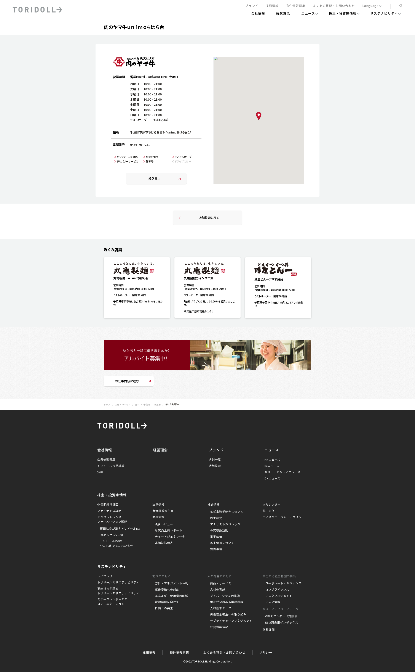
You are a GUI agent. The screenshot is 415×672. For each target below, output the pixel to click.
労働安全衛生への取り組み (228, 614)
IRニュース (272, 466)
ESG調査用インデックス (281, 622)
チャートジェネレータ (170, 536)
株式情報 (214, 504)
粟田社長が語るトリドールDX (120, 528)
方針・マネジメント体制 (171, 583)
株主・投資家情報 (112, 494)
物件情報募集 (295, 6)
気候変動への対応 (167, 589)
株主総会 (216, 518)
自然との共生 (164, 608)
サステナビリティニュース (282, 472)
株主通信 (269, 511)
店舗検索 (215, 466)
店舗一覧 (215, 459)
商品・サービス (220, 583)
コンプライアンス (277, 589)
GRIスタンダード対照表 (281, 616)
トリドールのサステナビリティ (118, 582)
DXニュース (272, 478)
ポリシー (265, 652)
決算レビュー (164, 524)
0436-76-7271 (140, 144)
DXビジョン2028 (111, 535)
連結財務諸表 (164, 543)
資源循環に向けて (167, 602)
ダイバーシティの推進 (225, 596)
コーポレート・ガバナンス (283, 583)
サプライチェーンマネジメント (231, 621)
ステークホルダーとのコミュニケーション (112, 601)
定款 (100, 472)
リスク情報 (272, 602)
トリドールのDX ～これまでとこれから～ (116, 543)
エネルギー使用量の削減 (171, 596)
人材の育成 (217, 589)
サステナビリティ (111, 566)
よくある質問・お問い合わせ (334, 6)
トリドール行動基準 (110, 466)
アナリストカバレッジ (225, 524)
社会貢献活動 (219, 627)
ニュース (272, 449)
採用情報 (272, 6)
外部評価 (269, 629)
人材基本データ (220, 608)
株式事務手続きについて (226, 512)
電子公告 (216, 536)
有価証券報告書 (163, 511)
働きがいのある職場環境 (226, 602)
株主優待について (222, 543)
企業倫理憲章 (106, 459)
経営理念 (160, 449)
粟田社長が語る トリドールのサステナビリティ (118, 591)
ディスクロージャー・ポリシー (284, 517)
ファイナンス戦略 (109, 511)
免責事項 (216, 549)
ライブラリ (104, 576)
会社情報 (104, 449)
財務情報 (158, 517)
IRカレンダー (272, 504)
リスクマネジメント (278, 596)
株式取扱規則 (219, 530)
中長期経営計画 (107, 504)
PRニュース (272, 459)
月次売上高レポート (168, 530)
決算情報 (158, 504)
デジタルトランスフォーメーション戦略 (112, 519)
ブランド (251, 6)
